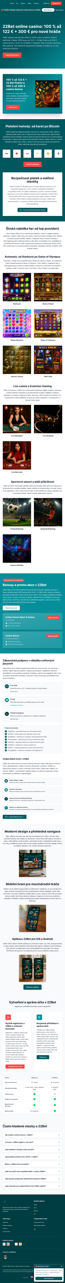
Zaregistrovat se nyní (15, 1066)
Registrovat (56, 3)
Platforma (5, 1222)
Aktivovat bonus (49, 1278)
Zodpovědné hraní (39, 1222)
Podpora (36, 3)
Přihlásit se (46, 3)
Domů (11, 3)
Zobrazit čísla (14, 719)
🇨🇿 (32, 1277)
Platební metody (7, 1225)
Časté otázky (6, 1231)
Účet (35, 1207)
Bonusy (23, 3)
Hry (17, 3)
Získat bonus (13, 107)
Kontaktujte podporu (39, 1225)
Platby (29, 3)
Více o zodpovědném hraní (13, 817)
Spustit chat (13, 691)
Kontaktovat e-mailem (16, 705)
